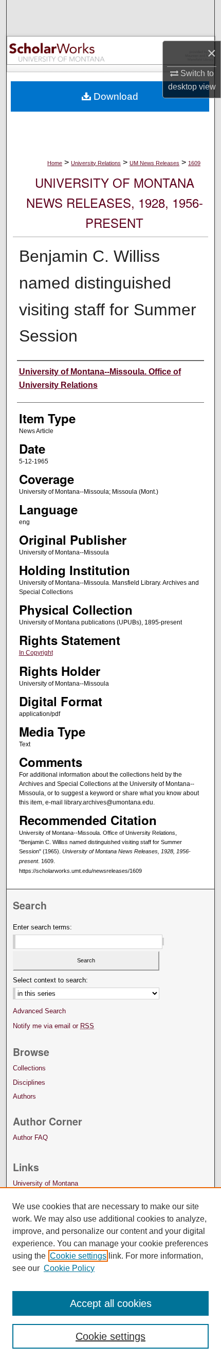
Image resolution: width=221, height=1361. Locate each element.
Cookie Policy (69, 1268)
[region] (110, 1274)
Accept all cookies (111, 1303)
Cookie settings (78, 1255)
